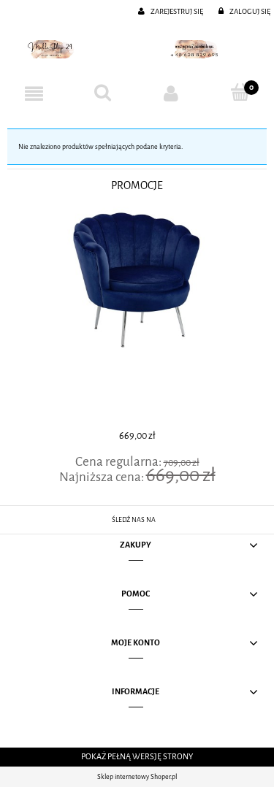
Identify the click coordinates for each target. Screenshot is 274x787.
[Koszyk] (239, 92)
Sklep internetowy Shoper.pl (137, 776)
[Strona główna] (137, 49)
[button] (34, 93)
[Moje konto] (171, 93)
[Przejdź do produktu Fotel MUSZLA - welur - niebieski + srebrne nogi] (137, 316)
